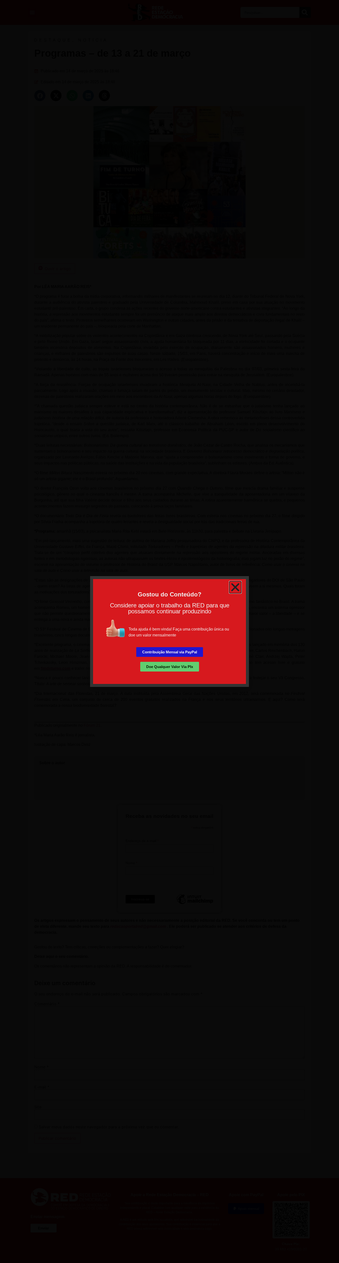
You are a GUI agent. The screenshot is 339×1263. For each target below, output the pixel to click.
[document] (169, 631)
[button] (235, 587)
